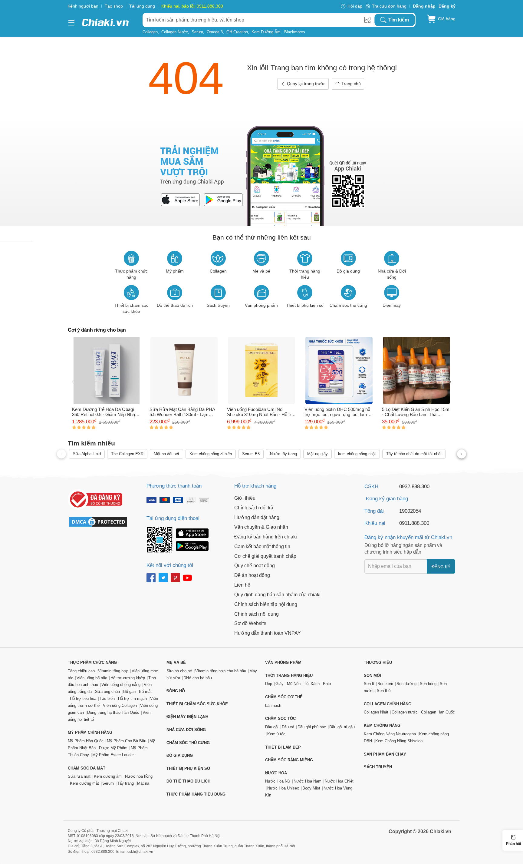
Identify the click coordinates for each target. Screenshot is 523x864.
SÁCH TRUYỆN (378, 767)
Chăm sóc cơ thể (284, 697)
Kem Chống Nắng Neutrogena (390, 734)
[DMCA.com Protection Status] (101, 522)
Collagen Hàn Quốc (438, 712)
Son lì (369, 683)
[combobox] (258, 20)
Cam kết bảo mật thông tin (262, 546)
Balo (327, 683)
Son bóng (428, 683)
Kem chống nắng (382, 725)
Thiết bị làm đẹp (283, 747)
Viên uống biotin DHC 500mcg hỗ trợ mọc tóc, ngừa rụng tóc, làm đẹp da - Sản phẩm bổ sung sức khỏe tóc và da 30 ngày (337, 412)
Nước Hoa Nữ (277, 781)
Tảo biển (107, 698)
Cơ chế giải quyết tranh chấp (265, 556)
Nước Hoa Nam (307, 781)
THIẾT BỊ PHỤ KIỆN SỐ (188, 768)
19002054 (410, 511)
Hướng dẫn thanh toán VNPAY (267, 633)
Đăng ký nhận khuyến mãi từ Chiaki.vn (408, 537)
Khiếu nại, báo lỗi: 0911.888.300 (192, 6)
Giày (279, 683)
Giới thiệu (244, 498)
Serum (197, 32)
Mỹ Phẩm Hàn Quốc (86, 741)
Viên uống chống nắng (120, 684)
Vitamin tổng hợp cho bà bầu (220, 671)
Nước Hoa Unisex (283, 788)
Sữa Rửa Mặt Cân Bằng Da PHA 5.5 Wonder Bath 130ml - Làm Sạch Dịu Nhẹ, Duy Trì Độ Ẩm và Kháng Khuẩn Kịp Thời (182, 412)
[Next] (450, 383)
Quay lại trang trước (306, 83)
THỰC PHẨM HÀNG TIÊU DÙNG (195, 794)
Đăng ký (441, 566)
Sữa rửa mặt (79, 776)
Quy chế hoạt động (254, 565)
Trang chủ (351, 83)
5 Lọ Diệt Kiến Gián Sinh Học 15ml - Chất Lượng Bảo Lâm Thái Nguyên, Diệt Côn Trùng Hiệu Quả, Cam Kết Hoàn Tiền (416, 412)
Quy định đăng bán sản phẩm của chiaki (277, 594)
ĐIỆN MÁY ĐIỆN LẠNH (187, 716)
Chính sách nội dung (256, 614)
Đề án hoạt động (252, 575)
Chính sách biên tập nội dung (265, 604)
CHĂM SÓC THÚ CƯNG (188, 742)
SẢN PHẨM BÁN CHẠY (385, 754)
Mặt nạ (143, 783)
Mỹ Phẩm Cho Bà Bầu (126, 741)
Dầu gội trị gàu (342, 727)
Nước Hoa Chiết (339, 781)
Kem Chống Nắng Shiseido (399, 741)
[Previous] (72, 383)
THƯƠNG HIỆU (378, 662)
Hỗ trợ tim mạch (132, 698)
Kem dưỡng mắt (84, 783)
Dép (268, 683)
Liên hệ (242, 585)
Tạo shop (114, 6)
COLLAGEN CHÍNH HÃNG (387, 704)
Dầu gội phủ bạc (312, 727)
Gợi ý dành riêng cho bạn (97, 330)
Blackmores (294, 32)
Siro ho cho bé (179, 671)
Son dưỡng (406, 683)
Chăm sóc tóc (280, 718)
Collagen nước (174, 32)
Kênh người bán (82, 6)
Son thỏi (384, 690)
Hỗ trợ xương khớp (127, 678)
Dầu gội (271, 727)
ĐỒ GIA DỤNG (179, 755)
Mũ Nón (294, 683)
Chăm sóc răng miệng (289, 760)
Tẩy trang (125, 783)
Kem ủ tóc (276, 734)
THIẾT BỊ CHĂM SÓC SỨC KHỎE (197, 704)
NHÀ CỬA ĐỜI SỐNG (186, 729)
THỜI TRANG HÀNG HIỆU (289, 675)
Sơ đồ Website (250, 623)
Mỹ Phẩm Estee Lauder (113, 755)
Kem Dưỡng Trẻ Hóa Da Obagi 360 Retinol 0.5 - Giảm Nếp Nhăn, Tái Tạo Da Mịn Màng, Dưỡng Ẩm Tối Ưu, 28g (106, 412)
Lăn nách (273, 705)
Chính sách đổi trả (253, 507)
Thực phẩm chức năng (92, 662)
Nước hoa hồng (139, 776)
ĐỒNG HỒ (175, 691)
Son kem (385, 683)
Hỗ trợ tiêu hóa (83, 698)
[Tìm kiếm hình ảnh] (367, 20)
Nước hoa (276, 773)
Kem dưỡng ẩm (266, 32)
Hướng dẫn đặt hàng (256, 517)
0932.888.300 (414, 486)
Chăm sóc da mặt (86, 768)
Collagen (150, 32)
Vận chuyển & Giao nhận (261, 527)
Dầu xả (288, 727)
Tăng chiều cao (81, 671)
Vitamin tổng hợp (113, 671)
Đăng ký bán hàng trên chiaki (265, 536)
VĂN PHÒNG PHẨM (283, 662)
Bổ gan (129, 691)
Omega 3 (215, 32)
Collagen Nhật (376, 712)
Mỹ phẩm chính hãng (90, 732)
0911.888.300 (414, 523)
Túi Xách (312, 683)
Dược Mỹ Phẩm (113, 748)
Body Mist (311, 788)
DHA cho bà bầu (197, 678)
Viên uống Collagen (120, 705)
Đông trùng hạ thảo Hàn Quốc (113, 712)
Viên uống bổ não (92, 678)
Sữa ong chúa (107, 691)
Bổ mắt (145, 691)
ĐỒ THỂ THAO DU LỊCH (188, 781)
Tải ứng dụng (142, 6)
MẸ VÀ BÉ (176, 662)
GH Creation (237, 32)
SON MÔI (372, 675)
